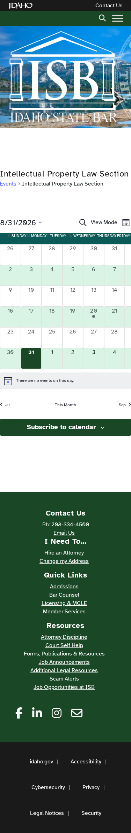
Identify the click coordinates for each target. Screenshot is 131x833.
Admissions (64, 586)
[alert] (65, 380)
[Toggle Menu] (117, 18)
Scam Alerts (64, 678)
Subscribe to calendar (61, 427)
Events (8, 183)
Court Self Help (64, 645)
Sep (122, 404)
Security (91, 813)
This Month (65, 404)
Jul (7, 404)
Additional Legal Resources (64, 670)
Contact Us (109, 5)
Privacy (91, 787)
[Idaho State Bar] (63, 77)
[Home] (22, 6)
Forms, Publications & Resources (64, 653)
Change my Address (64, 561)
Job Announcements (64, 662)
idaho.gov (41, 761)
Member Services (64, 611)
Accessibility (86, 761)
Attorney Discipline (64, 637)
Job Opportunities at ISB (64, 687)
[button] (102, 17)
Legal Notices (47, 813)
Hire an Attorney (64, 552)
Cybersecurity (48, 787)
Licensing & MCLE (64, 603)
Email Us (64, 532)
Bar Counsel (64, 594)
